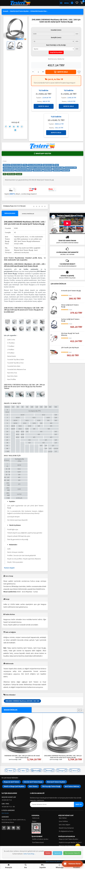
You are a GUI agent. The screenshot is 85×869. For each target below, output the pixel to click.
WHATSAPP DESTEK (43, 153)
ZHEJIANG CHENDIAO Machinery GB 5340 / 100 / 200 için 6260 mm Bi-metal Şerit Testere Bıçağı (63, 756)
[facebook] (4, 828)
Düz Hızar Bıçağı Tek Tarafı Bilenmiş (70, 334)
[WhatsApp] (22, 126)
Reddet (47, 853)
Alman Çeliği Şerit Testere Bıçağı (70, 306)
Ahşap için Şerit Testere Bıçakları (68, 839)
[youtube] (9, 828)
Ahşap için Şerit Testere (11, 782)
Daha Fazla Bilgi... (29, 854)
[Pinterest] (18, 126)
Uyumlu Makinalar (28, 214)
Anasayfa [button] (8, 867)
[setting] (72, 3)
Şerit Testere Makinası (72, 786)
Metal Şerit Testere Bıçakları (56, 782)
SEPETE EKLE (62, 72)
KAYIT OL (79, 804)
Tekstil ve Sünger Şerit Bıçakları (14, 786)
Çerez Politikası (63, 821)
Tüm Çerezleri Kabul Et (72, 853)
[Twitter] (10, 126)
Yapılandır (57, 853)
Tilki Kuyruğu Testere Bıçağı (51, 786)
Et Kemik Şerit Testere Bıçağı (71, 291)
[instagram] (13, 828)
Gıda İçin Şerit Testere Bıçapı (33, 782)
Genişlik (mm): (56, 37)
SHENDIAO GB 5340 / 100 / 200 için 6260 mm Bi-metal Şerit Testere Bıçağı (22, 756)
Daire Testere (33, 786)
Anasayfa (5, 11)
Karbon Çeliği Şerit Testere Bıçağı (70, 320)
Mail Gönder (5, 813)
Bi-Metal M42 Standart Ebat (38, 11)
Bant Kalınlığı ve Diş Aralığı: (56, 45)
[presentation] (78, 710)
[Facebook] (6, 126)
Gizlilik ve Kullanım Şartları (40, 839)
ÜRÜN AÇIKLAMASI (9, 213)
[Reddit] (15, 130)
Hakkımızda (35, 818)
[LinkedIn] (14, 126)
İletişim (34, 821)
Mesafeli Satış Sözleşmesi (66, 828)
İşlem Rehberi (63, 818)
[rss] (18, 828)
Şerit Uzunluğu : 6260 (15, 759)
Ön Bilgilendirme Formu (66, 831)
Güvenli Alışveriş (67, 276)
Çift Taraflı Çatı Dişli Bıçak (70, 348)
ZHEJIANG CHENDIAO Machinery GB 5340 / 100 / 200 (22, 701)
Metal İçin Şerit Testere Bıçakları (19, 11)
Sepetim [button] (42, 866)
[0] (81, 3)
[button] (25, 866)
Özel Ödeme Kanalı (38, 842)
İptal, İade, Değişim (64, 825)
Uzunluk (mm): (56, 30)
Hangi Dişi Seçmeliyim (56, 52)
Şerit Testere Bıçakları (53, 861)
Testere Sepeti (9, 568)
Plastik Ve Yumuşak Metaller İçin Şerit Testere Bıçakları (70, 842)
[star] (62, 295)
